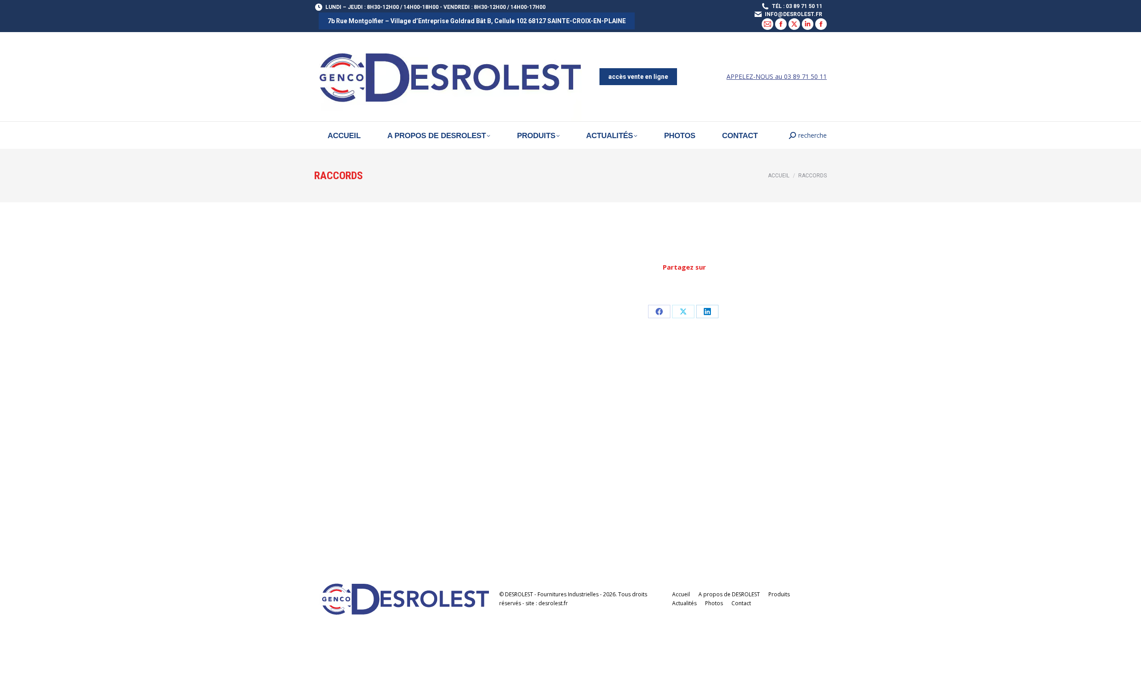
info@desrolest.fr (793, 14)
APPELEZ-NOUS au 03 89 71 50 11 (776, 76)
